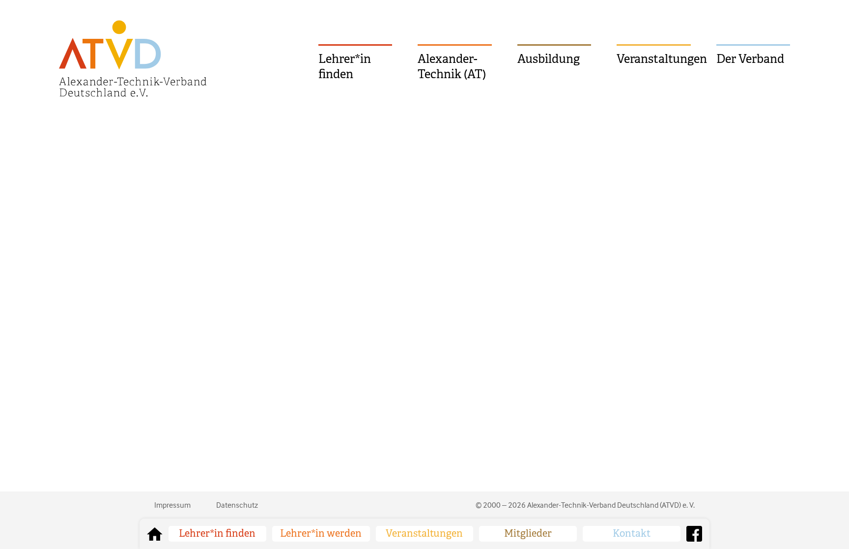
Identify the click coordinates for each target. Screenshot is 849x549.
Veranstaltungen (653, 59)
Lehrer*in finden (344, 67)
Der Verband (750, 59)
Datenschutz (237, 505)
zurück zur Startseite (155, 534)
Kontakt (632, 533)
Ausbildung (548, 59)
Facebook (694, 534)
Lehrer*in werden (321, 533)
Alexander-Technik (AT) (452, 67)
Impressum (172, 505)
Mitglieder (528, 533)
